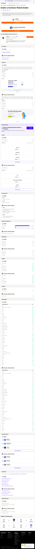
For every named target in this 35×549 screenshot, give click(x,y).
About (1, 534)
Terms (5, 547)
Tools (22, 535)
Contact (2, 535)
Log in (29, 534)
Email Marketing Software (17, 538)
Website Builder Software (5, 490)
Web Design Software (5, 481)
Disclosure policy (5, 15)
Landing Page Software (17, 540)
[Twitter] (4, 10)
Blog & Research (24, 533)
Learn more (6, 69)
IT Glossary (23, 534)
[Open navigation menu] (33, 2)
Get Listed (29, 533)
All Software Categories (16, 544)
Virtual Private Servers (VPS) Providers (7, 495)
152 (21, 20)
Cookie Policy (2, 547)
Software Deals (10, 534)
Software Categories (10, 533)
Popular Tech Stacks (10, 535)
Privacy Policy (9, 547)
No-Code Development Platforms (6, 52)
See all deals (31, 128)
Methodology (9, 15)
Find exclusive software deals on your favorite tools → (22, 0)
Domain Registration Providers (6, 492)
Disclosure (17, 547)
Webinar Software (17, 539)
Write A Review (9, 537)
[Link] (9, 10)
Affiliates (2, 537)
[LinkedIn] (5, 10)
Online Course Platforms (16, 542)
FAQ (1, 536)
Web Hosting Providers (5, 484)
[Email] (7, 10)
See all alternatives (17, 450)
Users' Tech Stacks (10, 536)
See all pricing (17, 161)
